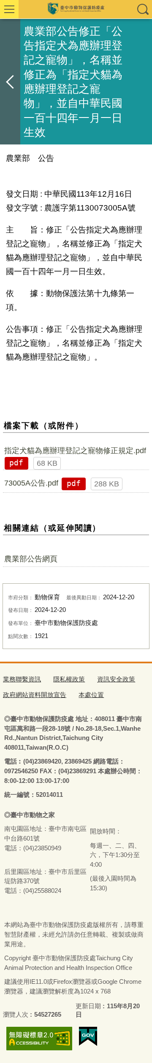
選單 (9, 9)
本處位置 (91, 694)
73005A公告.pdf (31, 483)
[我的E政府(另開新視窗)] (88, 1036)
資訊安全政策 (116, 679)
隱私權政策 (69, 679)
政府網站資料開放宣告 (34, 694)
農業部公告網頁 (30, 559)
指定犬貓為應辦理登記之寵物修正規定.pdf (75, 450)
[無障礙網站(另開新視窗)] (39, 1038)
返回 (10, 81)
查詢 (142, 9)
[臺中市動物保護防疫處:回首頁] (76, 9)
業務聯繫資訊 (22, 679)
